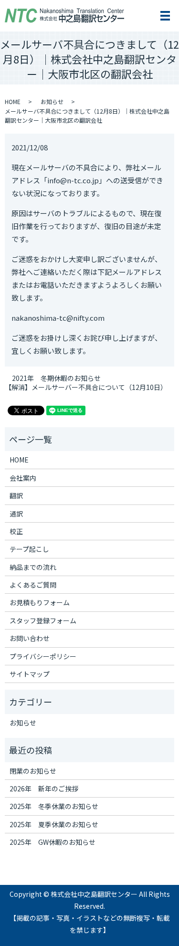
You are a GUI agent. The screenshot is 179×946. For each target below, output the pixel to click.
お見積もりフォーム (40, 602)
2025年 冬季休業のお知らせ (54, 806)
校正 (16, 531)
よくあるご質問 (33, 584)
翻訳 (16, 495)
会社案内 (23, 478)
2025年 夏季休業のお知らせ (54, 824)
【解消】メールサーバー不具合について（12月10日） (86, 387)
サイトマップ (30, 674)
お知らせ (52, 101)
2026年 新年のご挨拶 (44, 788)
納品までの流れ (33, 567)
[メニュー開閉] (165, 16)
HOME (13, 101)
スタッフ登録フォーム (43, 620)
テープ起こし (29, 549)
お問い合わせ (30, 638)
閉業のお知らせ (33, 771)
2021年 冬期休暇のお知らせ (56, 378)
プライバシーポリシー (43, 656)
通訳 (16, 513)
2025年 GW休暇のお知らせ (52, 842)
